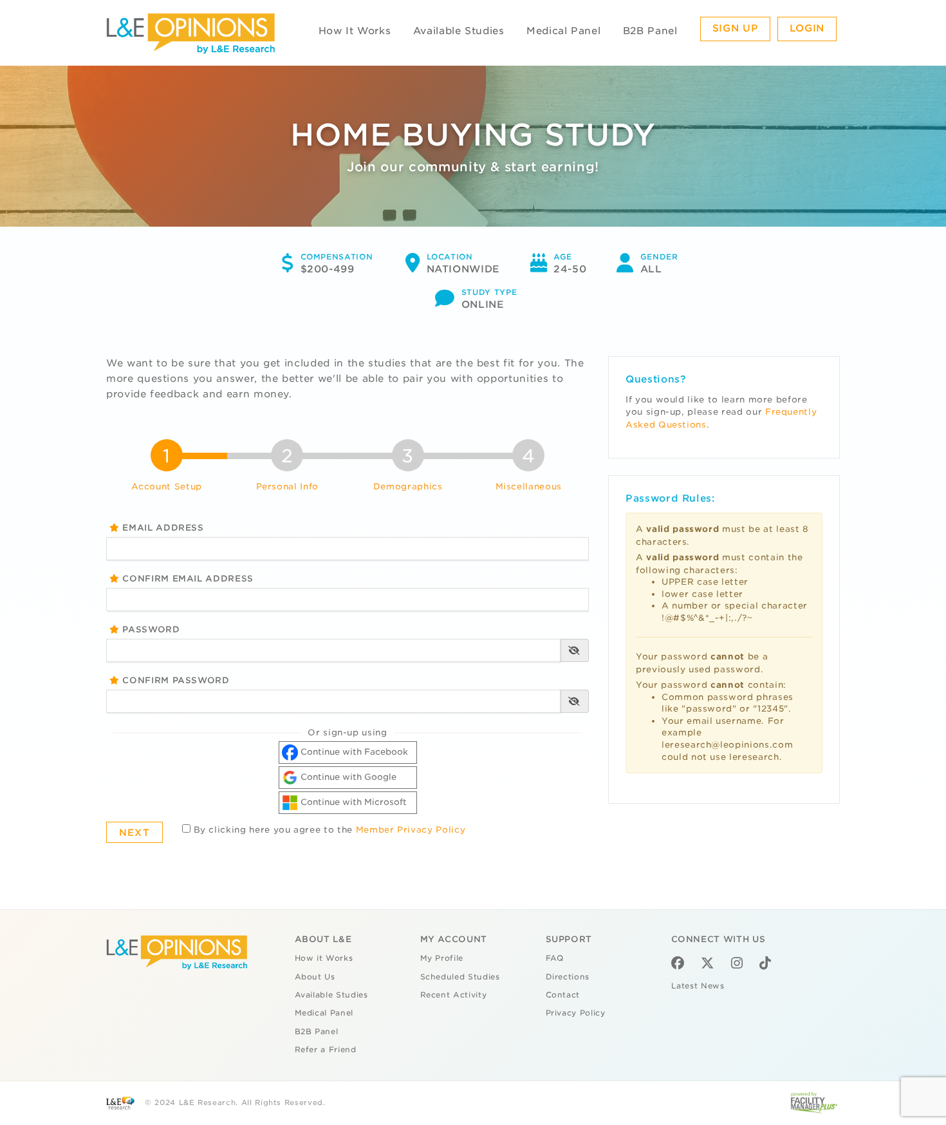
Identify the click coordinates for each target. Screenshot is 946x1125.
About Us (315, 976)
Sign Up (735, 28)
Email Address (162, 528)
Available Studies (459, 31)
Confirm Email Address (187, 578)
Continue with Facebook (353, 752)
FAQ (555, 958)
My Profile (442, 958)
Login (807, 28)
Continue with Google (347, 777)
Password (150, 629)
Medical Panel (563, 31)
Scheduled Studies (460, 976)
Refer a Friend (326, 1049)
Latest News (698, 985)
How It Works (355, 31)
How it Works (324, 958)
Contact (563, 994)
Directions (568, 976)
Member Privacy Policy (411, 830)
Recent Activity (453, 994)
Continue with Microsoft (352, 802)
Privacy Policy (576, 1012)
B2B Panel (650, 31)
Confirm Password (175, 680)
